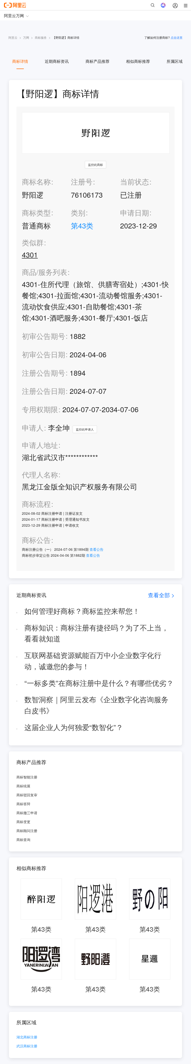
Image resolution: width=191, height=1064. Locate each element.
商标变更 (23, 821)
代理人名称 (40, 474)
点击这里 (177, 37)
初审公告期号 (43, 336)
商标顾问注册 (26, 830)
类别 (78, 212)
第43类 (82, 225)
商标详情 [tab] (20, 61)
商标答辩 (23, 803)
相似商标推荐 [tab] (138, 61)
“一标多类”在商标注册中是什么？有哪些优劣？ (99, 683)
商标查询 (23, 839)
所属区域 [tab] (175, 61)
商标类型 (36, 212)
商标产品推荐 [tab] (97, 61)
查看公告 (96, 549)
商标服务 (41, 37)
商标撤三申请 (26, 812)
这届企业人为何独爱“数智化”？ (73, 727)
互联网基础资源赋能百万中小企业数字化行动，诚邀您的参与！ (92, 660)
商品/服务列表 (44, 272)
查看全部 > (161, 594)
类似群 (33, 242)
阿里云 (12, 37)
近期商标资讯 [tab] (57, 61)
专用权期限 (40, 409)
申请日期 (134, 212)
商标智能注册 (26, 776)
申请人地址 (40, 445)
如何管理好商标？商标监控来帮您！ (82, 611)
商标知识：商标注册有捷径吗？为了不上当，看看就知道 (96, 633)
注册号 (82, 181)
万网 (26, 37)
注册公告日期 (43, 391)
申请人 (33, 427)
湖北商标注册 (26, 1037)
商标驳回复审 (26, 794)
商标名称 (36, 181)
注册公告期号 (43, 372)
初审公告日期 (43, 354)
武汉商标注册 (26, 1046)
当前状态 (134, 181)
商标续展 (23, 785)
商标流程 (36, 504)
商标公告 (36, 540)
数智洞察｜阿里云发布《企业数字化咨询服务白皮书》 (96, 704)
